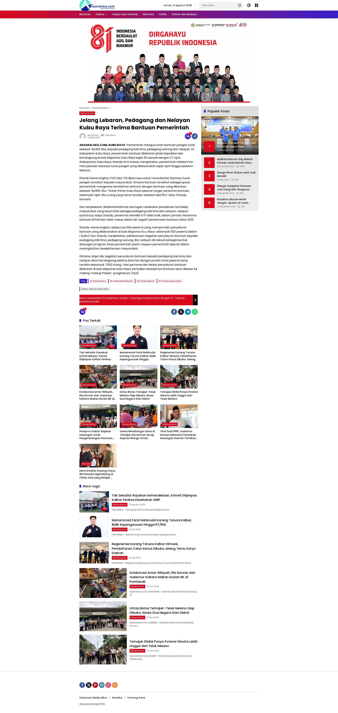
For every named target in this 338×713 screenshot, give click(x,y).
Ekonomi (86, 463)
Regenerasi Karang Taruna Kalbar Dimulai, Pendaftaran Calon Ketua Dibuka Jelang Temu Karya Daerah (178, 356)
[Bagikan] (195, 136)
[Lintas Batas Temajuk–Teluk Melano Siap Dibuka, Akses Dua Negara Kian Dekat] (138, 377)
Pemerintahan (87, 113)
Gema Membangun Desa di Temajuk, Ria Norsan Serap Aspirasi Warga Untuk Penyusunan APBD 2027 (137, 435)
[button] (239, 5)
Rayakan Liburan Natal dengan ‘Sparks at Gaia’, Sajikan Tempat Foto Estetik (234, 201)
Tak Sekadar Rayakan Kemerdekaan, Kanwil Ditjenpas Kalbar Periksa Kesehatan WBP (95, 356)
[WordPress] (102, 685)
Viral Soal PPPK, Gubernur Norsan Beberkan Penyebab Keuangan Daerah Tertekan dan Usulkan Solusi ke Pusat (178, 435)
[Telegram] (188, 312)
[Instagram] (108, 685)
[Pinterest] (95, 685)
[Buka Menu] (256, 5)
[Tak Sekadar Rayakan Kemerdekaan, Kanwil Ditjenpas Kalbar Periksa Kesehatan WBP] (98, 337)
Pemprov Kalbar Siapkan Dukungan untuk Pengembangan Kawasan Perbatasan (96, 435)
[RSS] (115, 685)
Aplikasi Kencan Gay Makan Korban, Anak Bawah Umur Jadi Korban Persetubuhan (235, 161)
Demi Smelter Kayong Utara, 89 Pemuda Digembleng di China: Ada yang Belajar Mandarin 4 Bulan (97, 474)
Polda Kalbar (147, 281)
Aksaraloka (93, 135)
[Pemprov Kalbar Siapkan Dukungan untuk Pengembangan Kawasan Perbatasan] (98, 416)
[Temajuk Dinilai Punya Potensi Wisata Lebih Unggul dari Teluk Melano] (179, 377)
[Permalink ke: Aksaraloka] (83, 136)
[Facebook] (174, 312)
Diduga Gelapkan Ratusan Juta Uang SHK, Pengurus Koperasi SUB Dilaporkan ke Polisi (234, 187)
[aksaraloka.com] (97, 5)
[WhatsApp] (195, 312)
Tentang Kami (136, 697)
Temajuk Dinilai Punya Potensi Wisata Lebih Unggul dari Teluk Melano (179, 395)
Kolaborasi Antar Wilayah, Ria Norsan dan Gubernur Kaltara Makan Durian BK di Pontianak (96, 395)
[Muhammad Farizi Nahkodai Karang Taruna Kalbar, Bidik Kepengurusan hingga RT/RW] (138, 337)
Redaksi (117, 697)
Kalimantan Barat (123, 281)
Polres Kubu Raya (171, 281)
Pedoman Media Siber (93, 697)
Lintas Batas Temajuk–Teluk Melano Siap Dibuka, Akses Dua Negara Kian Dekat (137, 395)
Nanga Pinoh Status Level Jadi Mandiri (236, 174)
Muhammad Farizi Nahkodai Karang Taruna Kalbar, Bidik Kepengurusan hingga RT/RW (138, 356)
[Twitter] (181, 312)
